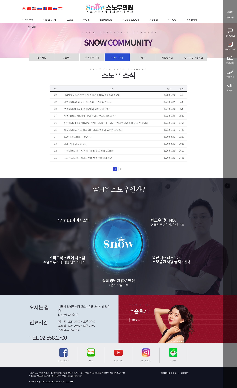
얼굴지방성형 (106, 19)
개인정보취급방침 (168, 373)
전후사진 (41, 57)
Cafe (173, 360)
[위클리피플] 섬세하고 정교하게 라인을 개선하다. (87, 109)
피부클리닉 (191, 19)
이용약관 (185, 373)
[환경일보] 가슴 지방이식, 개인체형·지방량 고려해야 (89, 151)
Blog (90, 360)
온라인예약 (230, 49)
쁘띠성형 (172, 19)
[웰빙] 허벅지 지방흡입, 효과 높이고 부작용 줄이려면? (90, 116)
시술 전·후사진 (50, 19)
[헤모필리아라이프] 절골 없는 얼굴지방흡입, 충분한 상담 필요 (93, 130)
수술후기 (67, 57)
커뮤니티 (32, 27)
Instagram (146, 360)
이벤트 (142, 57)
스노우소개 (27, 19)
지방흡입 (153, 19)
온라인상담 (230, 36)
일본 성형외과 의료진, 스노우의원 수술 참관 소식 (87, 102)
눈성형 (70, 19)
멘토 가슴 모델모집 (193, 57)
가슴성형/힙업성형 (130, 19)
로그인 (230, 12)
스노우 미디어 (92, 57)
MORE (134, 320)
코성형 (86, 19)
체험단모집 (167, 57)
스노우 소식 (117, 57)
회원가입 (230, 17)
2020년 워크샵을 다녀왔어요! (78, 137)
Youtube (118, 360)
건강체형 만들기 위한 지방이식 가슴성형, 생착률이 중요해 (92, 95)
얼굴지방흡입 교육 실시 (75, 144)
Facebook (63, 360)
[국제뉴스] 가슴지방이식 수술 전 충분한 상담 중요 (88, 158)
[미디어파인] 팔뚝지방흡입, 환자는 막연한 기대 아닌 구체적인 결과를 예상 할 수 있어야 (106, 123)
